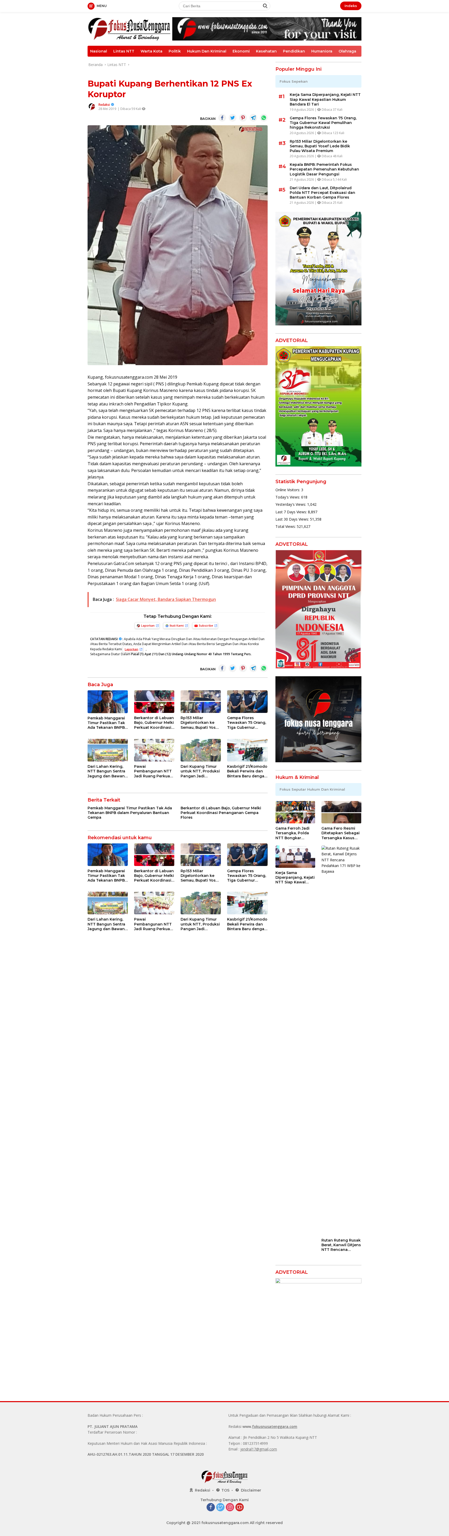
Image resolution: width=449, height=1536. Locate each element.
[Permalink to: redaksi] (92, 106)
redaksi (104, 104)
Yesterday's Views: (291, 504)
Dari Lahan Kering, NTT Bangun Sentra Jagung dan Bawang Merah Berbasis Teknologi (107, 771)
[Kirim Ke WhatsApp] (264, 118)
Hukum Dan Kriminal (206, 51)
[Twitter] (220, 1507)
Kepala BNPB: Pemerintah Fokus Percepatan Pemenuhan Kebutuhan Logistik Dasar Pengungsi (324, 169)
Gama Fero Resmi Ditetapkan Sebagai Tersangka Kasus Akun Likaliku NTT (340, 833)
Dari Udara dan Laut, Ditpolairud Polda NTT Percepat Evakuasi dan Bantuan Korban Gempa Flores (322, 193)
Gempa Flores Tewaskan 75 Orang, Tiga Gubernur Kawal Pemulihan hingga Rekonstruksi (247, 723)
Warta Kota (151, 51)
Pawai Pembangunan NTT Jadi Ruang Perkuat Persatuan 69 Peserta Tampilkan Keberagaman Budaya (153, 771)
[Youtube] (239, 1507)
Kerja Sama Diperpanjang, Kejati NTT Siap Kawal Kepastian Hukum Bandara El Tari (325, 99)
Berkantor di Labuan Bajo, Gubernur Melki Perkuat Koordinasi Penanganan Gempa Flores (154, 723)
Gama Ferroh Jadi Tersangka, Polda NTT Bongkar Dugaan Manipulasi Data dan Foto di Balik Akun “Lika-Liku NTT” (293, 833)
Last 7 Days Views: (291, 511)
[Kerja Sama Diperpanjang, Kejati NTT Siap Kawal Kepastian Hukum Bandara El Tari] (295, 856)
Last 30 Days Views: (292, 519)
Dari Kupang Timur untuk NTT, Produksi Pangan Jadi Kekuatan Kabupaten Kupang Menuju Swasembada (200, 771)
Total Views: (286, 526)
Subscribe (206, 625)
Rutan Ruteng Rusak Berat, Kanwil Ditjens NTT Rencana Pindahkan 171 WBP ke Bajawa (341, 1245)
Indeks (351, 6)
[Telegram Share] (253, 118)
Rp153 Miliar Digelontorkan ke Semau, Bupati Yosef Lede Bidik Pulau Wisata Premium (200, 723)
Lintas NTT (123, 51)
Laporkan (148, 625)
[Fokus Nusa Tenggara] (129, 28)
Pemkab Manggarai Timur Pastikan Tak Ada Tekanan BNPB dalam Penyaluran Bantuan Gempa (106, 723)
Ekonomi (241, 51)
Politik (175, 51)
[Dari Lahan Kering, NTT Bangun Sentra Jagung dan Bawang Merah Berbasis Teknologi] (108, 750)
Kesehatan (266, 51)
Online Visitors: (288, 489)
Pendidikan (294, 51)
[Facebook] (211, 1507)
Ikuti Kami (177, 625)
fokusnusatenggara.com (274, 1426)
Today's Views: (288, 497)
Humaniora (321, 51)
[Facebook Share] (222, 118)
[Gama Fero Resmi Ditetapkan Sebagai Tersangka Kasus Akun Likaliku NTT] (341, 812)
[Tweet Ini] (232, 118)
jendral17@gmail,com (258, 1449)
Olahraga (347, 51)
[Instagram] (230, 1507)
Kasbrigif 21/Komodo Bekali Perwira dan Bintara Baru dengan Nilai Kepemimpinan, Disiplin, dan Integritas (247, 771)
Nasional (98, 51)
